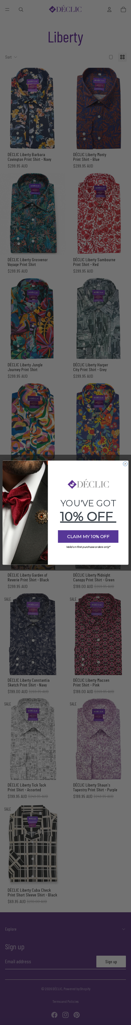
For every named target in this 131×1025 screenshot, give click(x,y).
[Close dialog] (125, 463)
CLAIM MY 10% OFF (88, 536)
